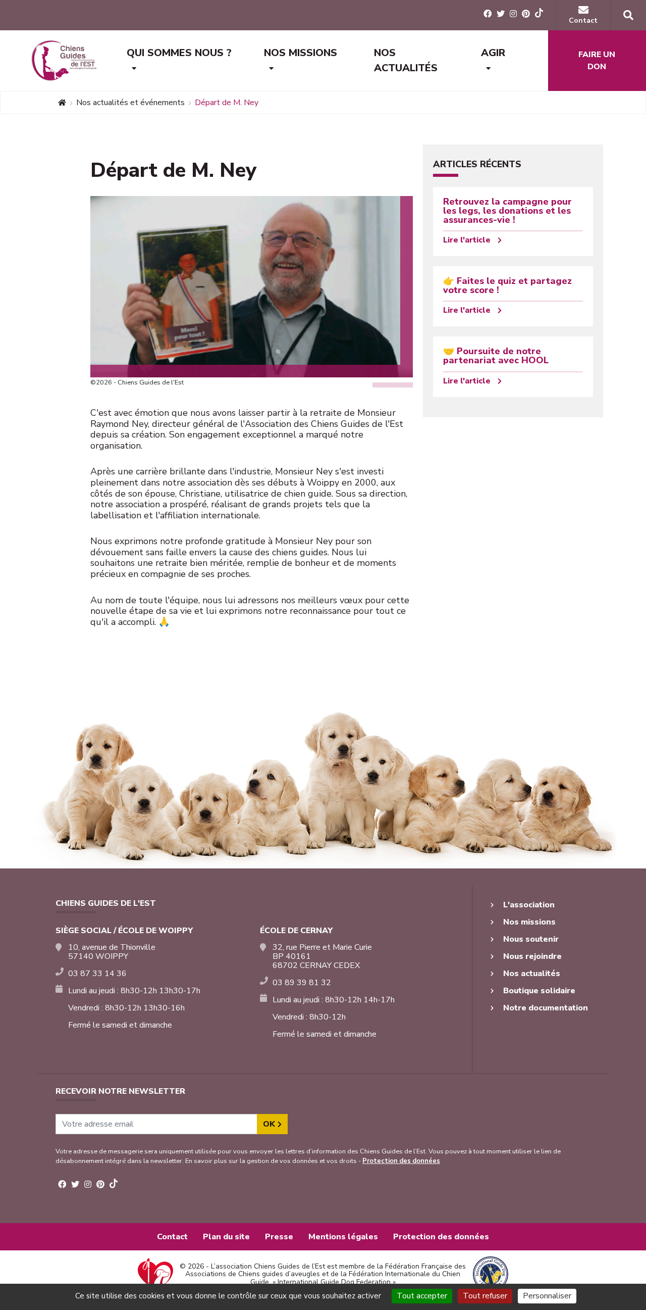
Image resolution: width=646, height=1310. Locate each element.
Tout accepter (422, 1295)
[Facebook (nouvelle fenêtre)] (487, 14)
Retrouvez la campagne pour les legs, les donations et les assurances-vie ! (507, 210)
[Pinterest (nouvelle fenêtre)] (526, 14)
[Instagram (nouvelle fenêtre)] (513, 14)
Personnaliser (547, 1295)
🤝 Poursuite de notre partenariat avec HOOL (496, 356)
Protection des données (401, 1161)
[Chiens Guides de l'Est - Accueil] (63, 60)
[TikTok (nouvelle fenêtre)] (539, 14)
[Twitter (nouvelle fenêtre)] (501, 14)
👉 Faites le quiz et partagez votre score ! (507, 285)
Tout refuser (485, 1295)
